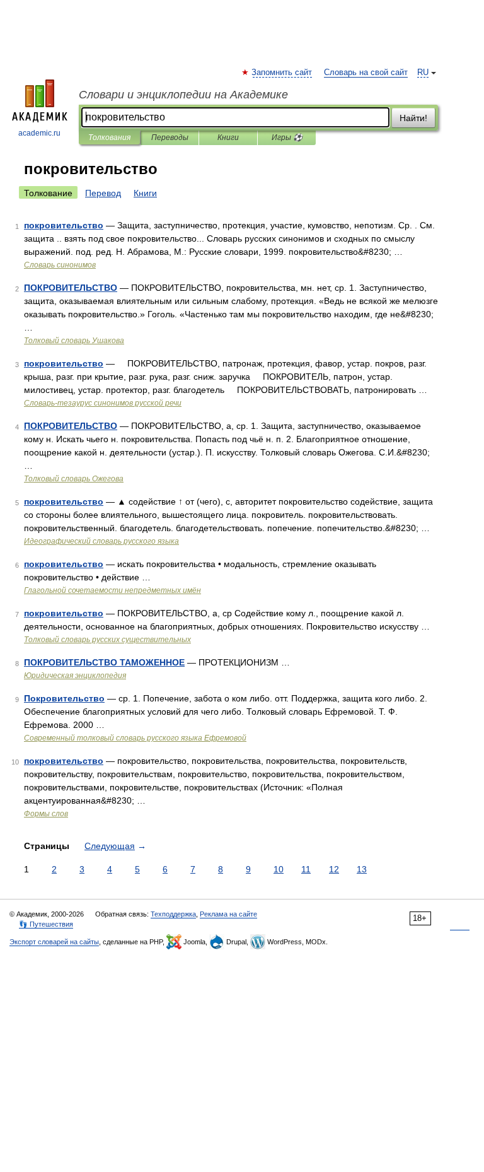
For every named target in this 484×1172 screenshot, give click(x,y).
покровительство (63, 225)
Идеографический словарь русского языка (101, 541)
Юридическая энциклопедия (75, 675)
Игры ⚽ (287, 137)
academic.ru (39, 133)
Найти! (413, 118)
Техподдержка (173, 914)
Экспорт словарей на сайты (54, 942)
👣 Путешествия (46, 924)
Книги (228, 137)
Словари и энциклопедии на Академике (183, 94)
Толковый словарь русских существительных (107, 639)
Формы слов (46, 813)
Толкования (109, 137)
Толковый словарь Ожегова (74, 478)
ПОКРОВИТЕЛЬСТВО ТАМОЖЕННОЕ (104, 662)
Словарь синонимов (60, 265)
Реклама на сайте (228, 914)
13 (362, 869)
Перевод (103, 193)
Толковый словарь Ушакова (74, 340)
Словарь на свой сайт (366, 72)
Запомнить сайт (282, 72)
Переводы (169, 137)
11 (306, 869)
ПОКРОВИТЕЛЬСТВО (70, 288)
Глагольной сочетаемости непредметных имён (112, 590)
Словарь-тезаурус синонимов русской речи (103, 403)
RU (423, 72)
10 (279, 869)
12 (334, 869)
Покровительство (64, 698)
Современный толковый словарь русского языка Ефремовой (135, 738)
